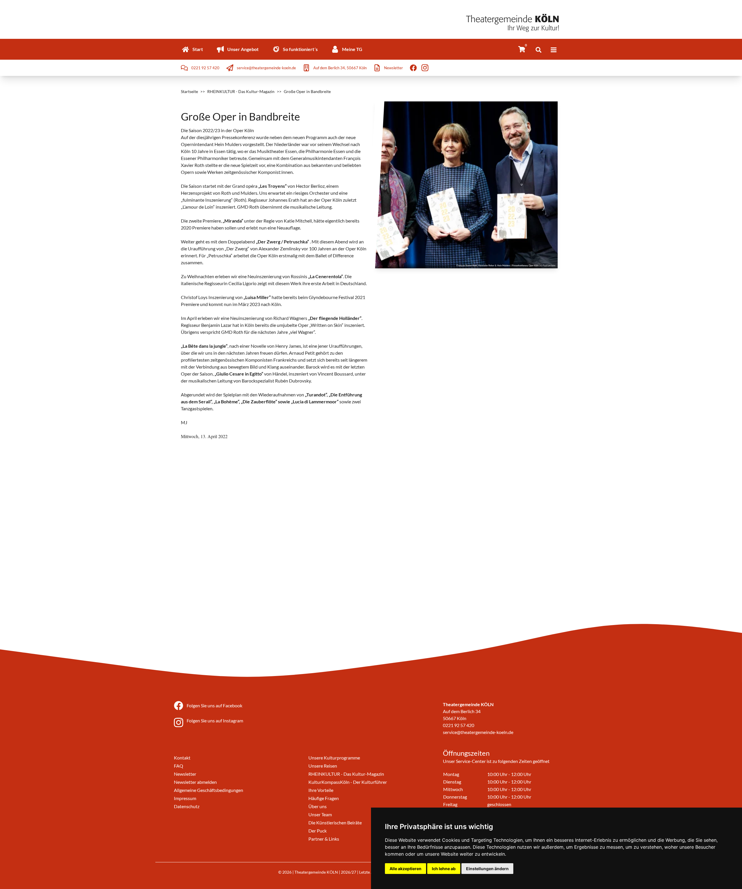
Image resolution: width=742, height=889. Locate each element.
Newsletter (185, 774)
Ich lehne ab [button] (444, 868)
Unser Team (320, 814)
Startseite (189, 91)
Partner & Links (323, 838)
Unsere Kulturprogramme (334, 757)
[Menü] (553, 50)
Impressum (185, 798)
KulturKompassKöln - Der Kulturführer (347, 782)
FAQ (178, 765)
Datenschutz (186, 806)
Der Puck (317, 830)
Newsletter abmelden (195, 782)
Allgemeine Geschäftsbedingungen (208, 790)
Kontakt (182, 757)
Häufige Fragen (323, 798)
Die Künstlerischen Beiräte (335, 822)
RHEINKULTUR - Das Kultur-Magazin (240, 91)
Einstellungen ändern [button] (487, 868)
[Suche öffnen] (538, 50)
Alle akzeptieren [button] (405, 868)
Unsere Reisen (322, 765)
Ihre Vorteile (320, 790)
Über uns (317, 806)
